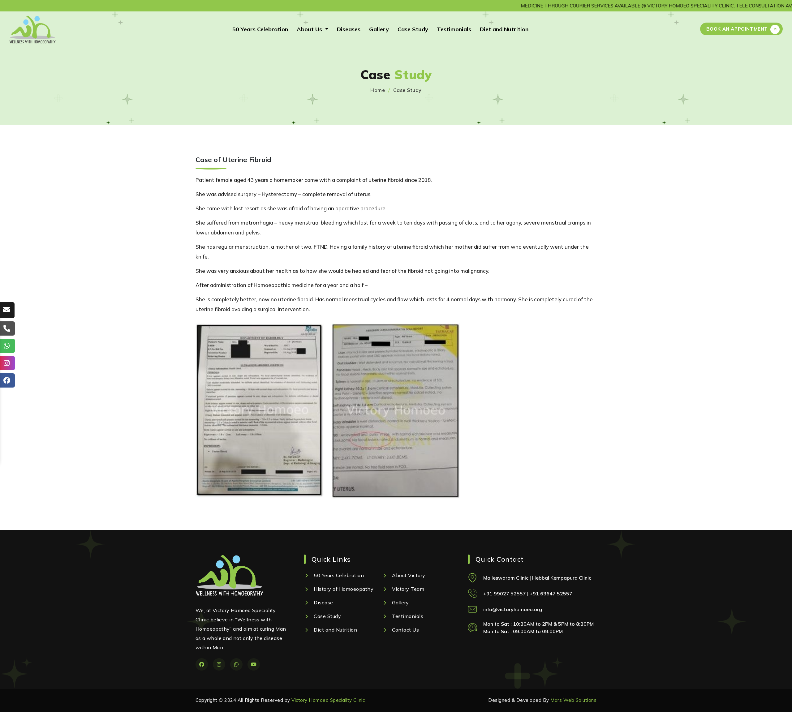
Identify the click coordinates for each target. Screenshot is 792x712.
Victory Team (408, 589)
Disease (323, 602)
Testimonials (454, 29)
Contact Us (405, 630)
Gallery (379, 29)
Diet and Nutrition (504, 29)
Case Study (413, 29)
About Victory (408, 575)
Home (377, 90)
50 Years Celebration (260, 29)
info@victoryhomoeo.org (512, 609)
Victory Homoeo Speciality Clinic (328, 700)
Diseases (348, 29)
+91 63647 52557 (551, 593)
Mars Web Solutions (573, 700)
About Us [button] (310, 29)
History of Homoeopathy (343, 589)
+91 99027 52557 (505, 593)
